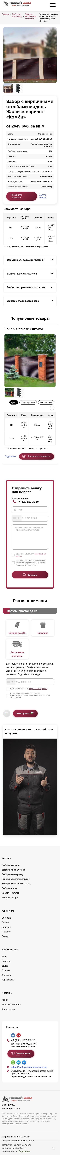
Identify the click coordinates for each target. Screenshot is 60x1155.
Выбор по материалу (17, 15)
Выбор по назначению (13, 870)
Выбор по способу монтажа (16, 883)
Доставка (6, 918)
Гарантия (6, 931)
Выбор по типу (9, 888)
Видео (5, 966)
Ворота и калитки (11, 893)
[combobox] (16, 518)
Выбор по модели (11, 865)
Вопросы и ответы (11, 1004)
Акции (5, 1000)
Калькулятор (8, 1009)
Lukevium (25, 1136)
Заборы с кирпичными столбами (30, 16)
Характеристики (28, 402)
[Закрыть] (53, 1148)
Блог (4, 956)
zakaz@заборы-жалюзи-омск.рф (29, 1067)
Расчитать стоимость (39, 456)
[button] (5, 318)
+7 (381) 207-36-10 (28, 501)
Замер (5, 936)
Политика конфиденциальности (18, 1140)
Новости (6, 961)
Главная (5, 14)
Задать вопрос (42, 196)
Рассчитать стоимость (16, 196)
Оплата (5, 922)
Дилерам (6, 927)
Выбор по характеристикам (16, 879)
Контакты (6, 975)
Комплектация (46, 402)
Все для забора (10, 897)
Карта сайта (8, 980)
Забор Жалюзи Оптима (23, 329)
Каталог (6, 858)
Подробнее (24, 1151)
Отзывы (6, 970)
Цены (13, 402)
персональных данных (38, 689)
